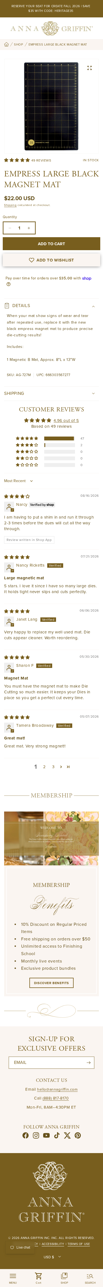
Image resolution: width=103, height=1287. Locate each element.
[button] (17, 160)
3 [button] (53, 766)
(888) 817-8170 (56, 1098)
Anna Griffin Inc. (35, 1238)
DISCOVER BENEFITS (51, 983)
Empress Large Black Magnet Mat (58, 44)
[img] (17, 496)
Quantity (10, 217)
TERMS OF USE (79, 1244)
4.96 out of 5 (66, 420)
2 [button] (44, 766)
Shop (18, 44)
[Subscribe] (88, 1062)
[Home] (6, 44)
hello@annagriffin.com (57, 1089)
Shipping (10, 205)
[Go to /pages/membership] (51, 838)
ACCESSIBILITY (53, 1244)
